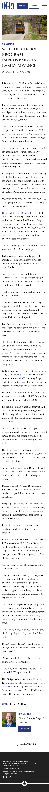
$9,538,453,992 (24, 374)
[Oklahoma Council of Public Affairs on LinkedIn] (10, 777)
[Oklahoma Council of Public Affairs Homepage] (8, 5)
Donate (22, 6)
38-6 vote (18, 690)
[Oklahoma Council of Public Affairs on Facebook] (4, 777)
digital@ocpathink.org (11, 768)
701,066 (21, 378)
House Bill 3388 (9, 212)
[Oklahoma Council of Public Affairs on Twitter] (7, 777)
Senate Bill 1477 (30, 212)
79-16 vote (7, 686)
